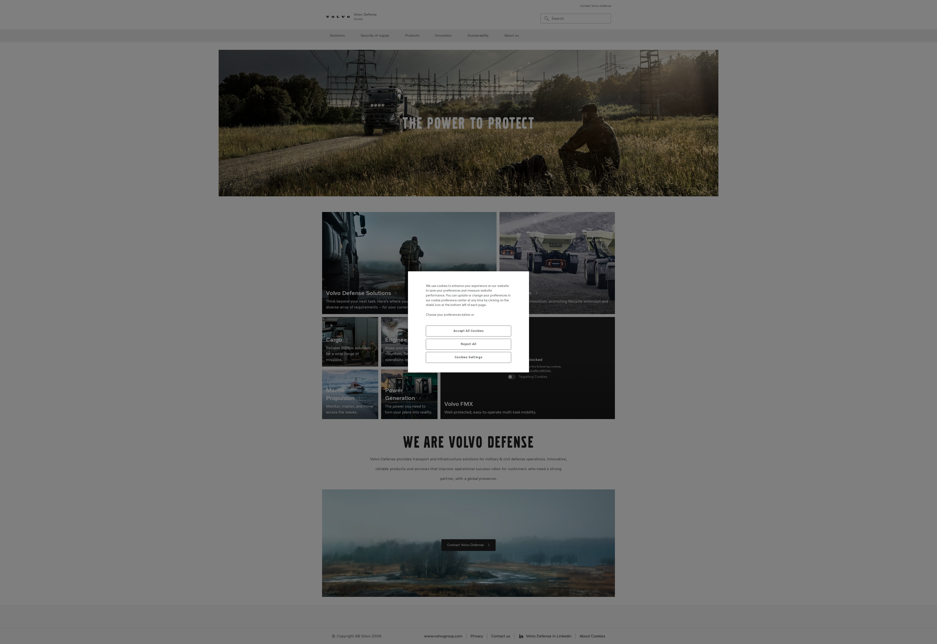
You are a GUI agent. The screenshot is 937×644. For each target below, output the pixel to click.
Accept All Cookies (468, 331)
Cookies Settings (469, 357)
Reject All (468, 344)
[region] (468, 322)
